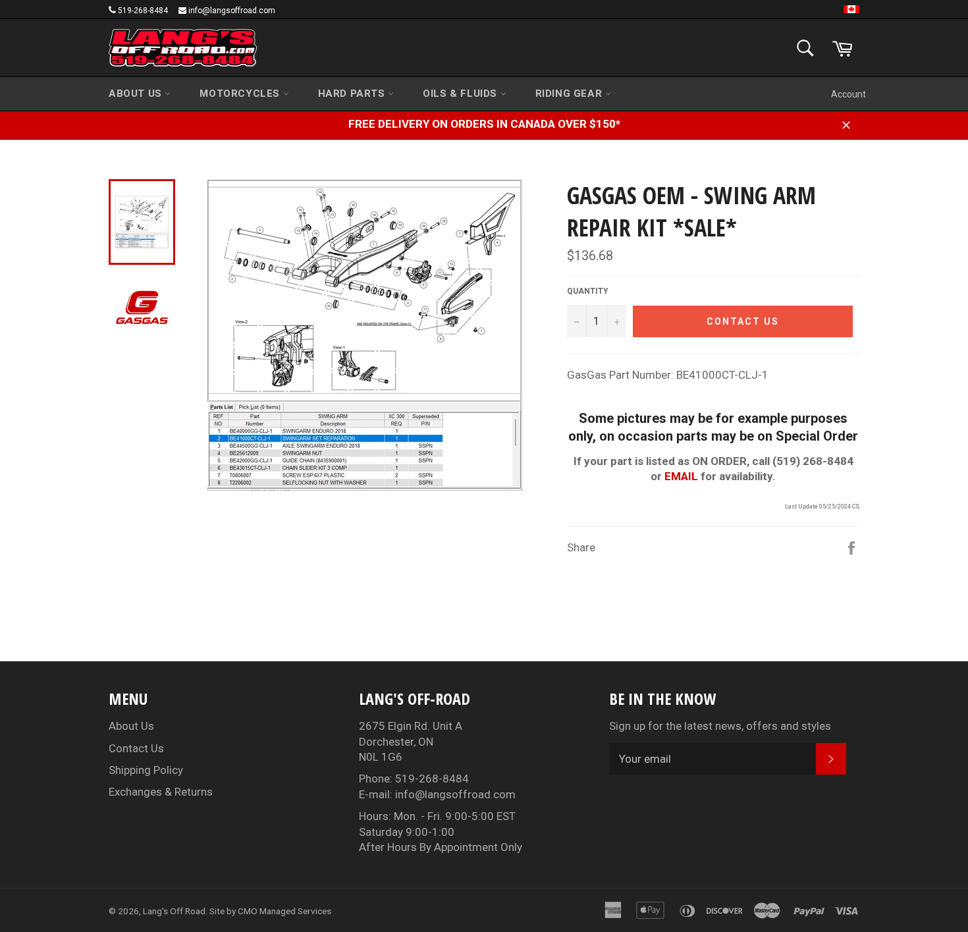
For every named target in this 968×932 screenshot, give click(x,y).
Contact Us (136, 748)
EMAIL (681, 476)
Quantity (587, 291)
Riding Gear (570, 93)
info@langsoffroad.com (231, 10)
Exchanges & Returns (161, 791)
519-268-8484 (143, 10)
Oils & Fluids (461, 93)
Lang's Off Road (174, 911)
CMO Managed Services (284, 911)
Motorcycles (241, 93)
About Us (137, 93)
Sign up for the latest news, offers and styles (720, 725)
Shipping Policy (146, 770)
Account (848, 94)
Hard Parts (353, 93)
